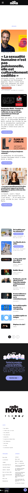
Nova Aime (5, 457)
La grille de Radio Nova (9, 439)
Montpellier (5, 480)
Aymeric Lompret (6, 469)
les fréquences (7, 441)
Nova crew (17, 459)
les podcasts (6, 432)
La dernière (5, 459)
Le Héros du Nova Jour (6, 52)
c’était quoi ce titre (9, 430)
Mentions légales (19, 461)
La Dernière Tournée (19, 483)
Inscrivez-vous (13, 378)
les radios (6, 428)
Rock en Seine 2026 (7, 472)
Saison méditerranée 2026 (7, 475)
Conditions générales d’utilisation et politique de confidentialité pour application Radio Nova (20, 475)
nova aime (6, 443)
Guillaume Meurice (7, 464)
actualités (6, 436)
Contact (17, 457)
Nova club (5, 478)
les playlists (7, 434)
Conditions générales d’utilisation (20, 466)
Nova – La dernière (19, 463)
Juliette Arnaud (6, 467)
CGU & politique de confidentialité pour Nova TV (20, 480)
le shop (5, 445)
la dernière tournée (8, 447)
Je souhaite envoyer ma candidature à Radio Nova (19, 469)
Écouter (7, 88)
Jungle (4, 462)
